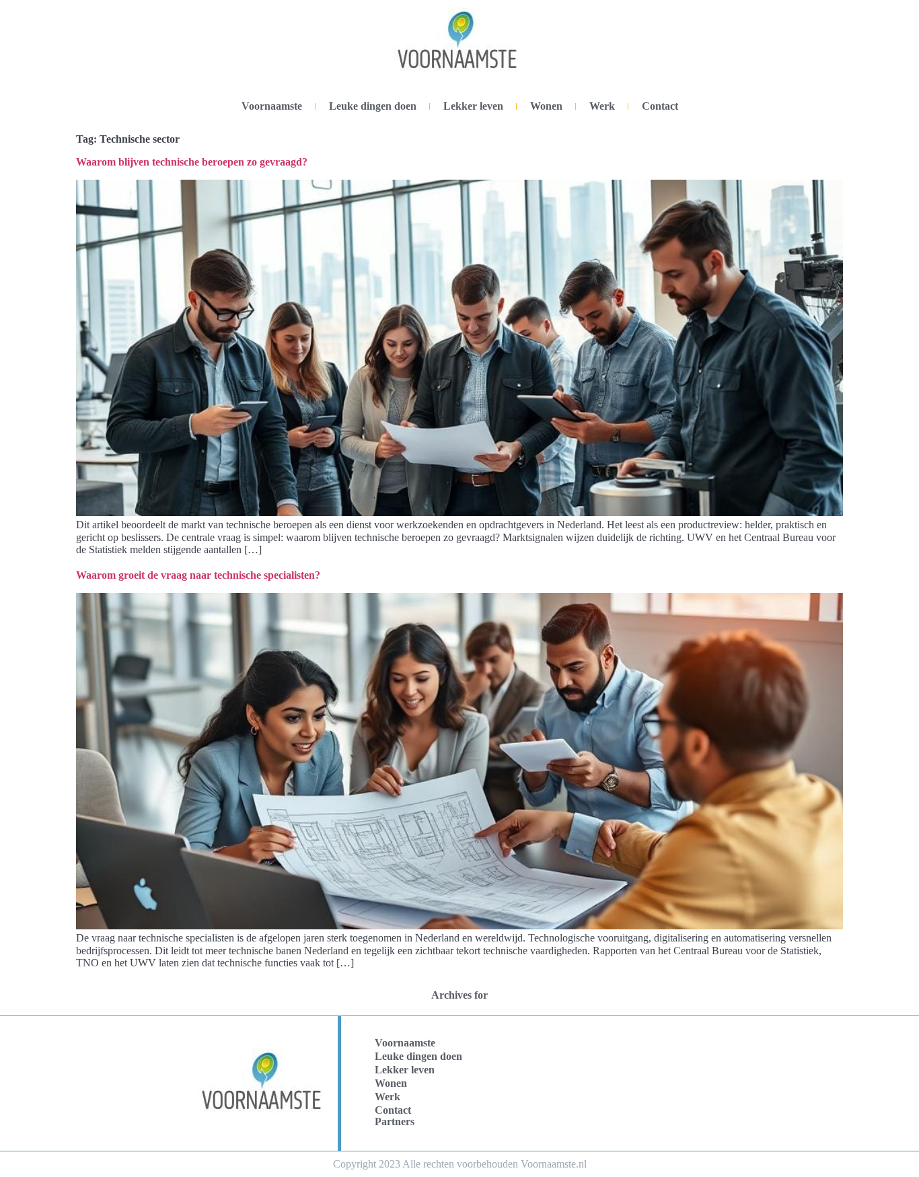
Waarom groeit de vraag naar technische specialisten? (198, 575)
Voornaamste (272, 106)
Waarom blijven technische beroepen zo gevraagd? (191, 162)
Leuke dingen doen (372, 106)
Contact (660, 106)
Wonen (546, 106)
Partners (394, 1121)
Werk (602, 106)
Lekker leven (473, 106)
